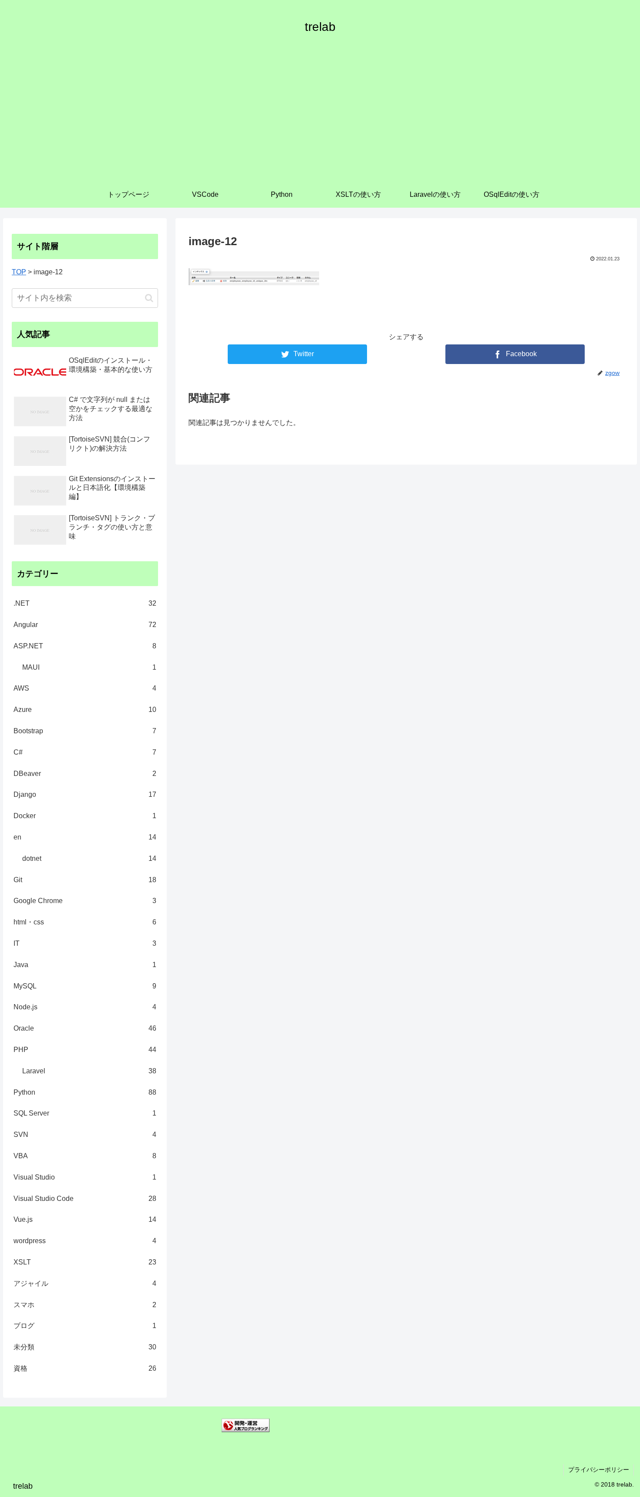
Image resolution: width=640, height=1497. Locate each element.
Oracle (84, 1028)
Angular (84, 624)
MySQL (84, 986)
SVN (84, 1134)
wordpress (84, 1240)
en (84, 837)
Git (84, 879)
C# (84, 752)
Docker (84, 815)
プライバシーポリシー (598, 1469)
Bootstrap (84, 731)
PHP (84, 1049)
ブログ (84, 1325)
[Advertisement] (320, 116)
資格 (84, 1368)
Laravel (89, 1071)
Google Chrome (84, 900)
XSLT (84, 1262)
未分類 (84, 1347)
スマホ (84, 1304)
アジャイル (84, 1283)
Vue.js (84, 1219)
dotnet (89, 858)
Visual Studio (84, 1177)
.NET (84, 603)
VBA (84, 1156)
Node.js (84, 1007)
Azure (84, 709)
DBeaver (84, 773)
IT (84, 943)
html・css (84, 922)
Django (84, 794)
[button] (149, 298)
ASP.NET (84, 646)
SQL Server (84, 1113)
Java (84, 964)
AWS (84, 688)
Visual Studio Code (84, 1198)
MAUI (89, 667)
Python (84, 1092)
